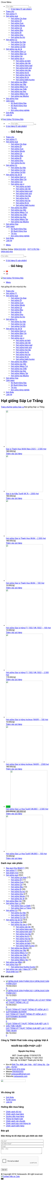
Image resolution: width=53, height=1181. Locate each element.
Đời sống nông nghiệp (20, 110)
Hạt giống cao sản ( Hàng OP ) (19, 969)
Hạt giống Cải (17, 56)
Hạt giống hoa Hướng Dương (23, 967)
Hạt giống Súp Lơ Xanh (20, 906)
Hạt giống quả (12, 16)
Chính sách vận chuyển (15, 1121)
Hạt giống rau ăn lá (14, 49)
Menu (8, 245)
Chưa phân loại (12, 971)
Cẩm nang (10, 101)
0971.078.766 (33, 249)
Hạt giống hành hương (25, 80)
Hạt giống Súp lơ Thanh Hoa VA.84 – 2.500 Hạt (26, 538)
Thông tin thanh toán (14, 1119)
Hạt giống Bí (16, 32)
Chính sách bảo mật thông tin (18, 1123)
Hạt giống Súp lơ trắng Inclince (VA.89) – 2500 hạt (27, 764)
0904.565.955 (7, 251)
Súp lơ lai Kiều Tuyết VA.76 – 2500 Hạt (22, 493)
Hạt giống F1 (11, 14)
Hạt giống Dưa (17, 23)
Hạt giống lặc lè (17, 898)
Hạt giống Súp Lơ (18, 51)
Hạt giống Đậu (17, 35)
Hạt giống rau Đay (18, 91)
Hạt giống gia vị (17, 58)
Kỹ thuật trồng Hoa (19, 105)
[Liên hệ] (2, 1179)
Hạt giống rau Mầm (19, 82)
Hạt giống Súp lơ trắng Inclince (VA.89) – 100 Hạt (27, 719)
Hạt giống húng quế (24, 65)
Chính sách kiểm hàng (15, 1126)
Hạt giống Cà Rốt (18, 47)
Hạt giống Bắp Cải (18, 54)
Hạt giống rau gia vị (19, 924)
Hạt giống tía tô (22, 72)
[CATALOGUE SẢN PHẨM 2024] (20, 981)
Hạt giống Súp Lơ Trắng (21, 908)
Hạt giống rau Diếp (19, 89)
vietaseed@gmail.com (20, 1074)
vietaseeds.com (20, 1076)
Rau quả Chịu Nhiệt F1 (15, 868)
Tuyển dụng (11, 1100)
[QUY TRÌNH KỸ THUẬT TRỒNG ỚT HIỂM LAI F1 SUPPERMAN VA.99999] (29, 1012)
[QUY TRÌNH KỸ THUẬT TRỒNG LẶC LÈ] (23, 1000)
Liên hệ (9, 115)
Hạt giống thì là (22, 77)
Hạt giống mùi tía (23, 75)
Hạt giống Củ (11, 40)
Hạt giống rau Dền (18, 84)
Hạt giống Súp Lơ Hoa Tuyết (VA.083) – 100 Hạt (26, 854)
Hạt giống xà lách (23, 61)
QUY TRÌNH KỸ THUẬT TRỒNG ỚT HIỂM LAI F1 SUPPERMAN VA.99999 (26, 1015)
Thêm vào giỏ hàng (14, 453)
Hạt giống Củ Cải (18, 44)
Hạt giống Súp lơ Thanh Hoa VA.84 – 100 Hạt (25, 583)
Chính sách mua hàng (15, 1114)
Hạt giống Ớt (16, 21)
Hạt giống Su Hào (18, 42)
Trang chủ (10, 11)
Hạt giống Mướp (18, 25)
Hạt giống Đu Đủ (18, 37)
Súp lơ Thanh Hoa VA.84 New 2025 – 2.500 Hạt (26, 449)
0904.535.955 (20, 249)
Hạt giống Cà (16, 28)
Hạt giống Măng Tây (19, 94)
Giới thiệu (10, 112)
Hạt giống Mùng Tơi (19, 87)
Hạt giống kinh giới (24, 68)
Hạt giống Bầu (17, 30)
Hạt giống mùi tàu (23, 70)
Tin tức (14, 108)
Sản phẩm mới (12, 873)
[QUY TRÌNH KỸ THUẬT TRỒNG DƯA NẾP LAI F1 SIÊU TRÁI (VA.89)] (29, 1026)
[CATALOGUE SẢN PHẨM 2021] (20, 991)
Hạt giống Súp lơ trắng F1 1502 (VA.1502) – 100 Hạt (28, 628)
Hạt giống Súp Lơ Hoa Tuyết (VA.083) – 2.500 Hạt (27, 809)
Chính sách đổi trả (13, 1112)
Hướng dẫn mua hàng (15, 1116)
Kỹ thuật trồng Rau (18, 103)
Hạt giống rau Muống (20, 96)
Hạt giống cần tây (23, 63)
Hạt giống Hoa (12, 98)
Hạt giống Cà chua (18, 18)
